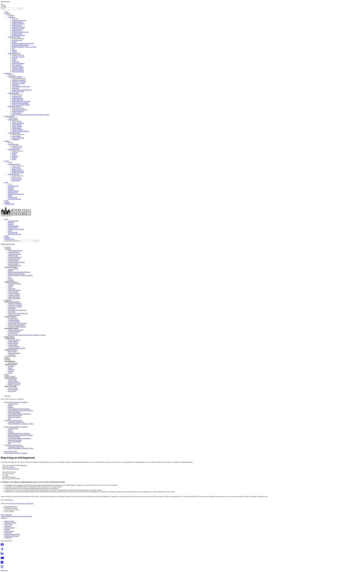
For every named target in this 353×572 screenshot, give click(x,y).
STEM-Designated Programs (20, 32)
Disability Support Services (12, 534)
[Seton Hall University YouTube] (3, 558)
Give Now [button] (7, 396)
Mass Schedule (16, 136)
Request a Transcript (18, 172)
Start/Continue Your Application (21, 101)
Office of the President (14, 199)
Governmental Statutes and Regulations (19, 414)
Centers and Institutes (18, 63)
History (10, 195)
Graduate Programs (17, 22)
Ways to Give (16, 181)
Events (6, 200)
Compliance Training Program (13, 420)
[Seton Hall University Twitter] (3, 549)
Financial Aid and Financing (20, 103)
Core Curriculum (17, 65)
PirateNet (7, 202)
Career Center (8, 524)
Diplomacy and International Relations (23, 43)
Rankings (11, 189)
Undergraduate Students (15, 76)
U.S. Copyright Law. (7, 500)
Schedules (15, 152)
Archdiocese (15, 139)
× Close (3, 6)
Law (13, 48)
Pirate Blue (15, 156)
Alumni (6, 161)
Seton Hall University (10, 451)
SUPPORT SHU (9, 204)
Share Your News (17, 169)
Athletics (7, 141)
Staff (9, 419)
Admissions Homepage (18, 80)
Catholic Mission (9, 116)
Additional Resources (14, 53)
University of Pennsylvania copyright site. (21, 503)
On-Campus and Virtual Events (21, 86)
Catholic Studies (16, 128)
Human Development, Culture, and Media (24, 47)
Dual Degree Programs (18, 27)
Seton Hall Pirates (13, 144)
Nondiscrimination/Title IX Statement (19, 409)
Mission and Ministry (18, 123)
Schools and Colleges (14, 37)
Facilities (14, 157)
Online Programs (17, 25)
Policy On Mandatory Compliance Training (20, 423)
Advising (14, 58)
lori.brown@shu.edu (13, 469)
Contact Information (17, 100)
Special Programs (17, 30)
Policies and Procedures (15, 415)
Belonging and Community (16, 194)
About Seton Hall (13, 186)
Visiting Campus (9, 531)
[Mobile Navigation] (5, 5)
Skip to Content (5, 1)
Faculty (14, 60)
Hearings (10, 407)
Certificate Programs (18, 28)
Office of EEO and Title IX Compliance (16, 402)
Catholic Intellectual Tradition (20, 131)
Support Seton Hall (13, 174)
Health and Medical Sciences (20, 45)
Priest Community (17, 126)
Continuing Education (18, 23)
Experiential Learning (18, 57)
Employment (8, 537)
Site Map (7, 529)
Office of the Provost (18, 71)
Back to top (4, 570)
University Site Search (10, 241)
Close (6, 12)
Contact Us (4, 518)
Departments (15, 61)
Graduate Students (13, 93)
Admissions (7, 73)
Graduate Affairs (16, 96)
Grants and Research (18, 70)
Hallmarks (11, 187)
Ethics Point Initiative (14, 412)
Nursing (14, 50)
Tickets (14, 154)
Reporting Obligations (14, 417)
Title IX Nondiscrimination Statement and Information (16, 516)
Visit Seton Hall (12, 197)
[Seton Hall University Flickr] (2, 563)
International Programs (18, 35)
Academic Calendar (17, 68)
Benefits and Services (18, 171)
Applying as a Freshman (19, 81)
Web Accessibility (9, 528)
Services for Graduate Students (21, 105)
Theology (14, 52)
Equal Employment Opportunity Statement (20, 410)
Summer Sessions (17, 33)
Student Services (13, 192)
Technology (7, 526)
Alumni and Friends (14, 164)
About (6, 182)
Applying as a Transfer (18, 83)
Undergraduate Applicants (19, 109)
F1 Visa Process (16, 113)
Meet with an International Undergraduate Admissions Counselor (30, 114)
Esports (14, 159)
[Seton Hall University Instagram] (2, 567)
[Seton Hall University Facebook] (3, 545)
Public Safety (8, 532)
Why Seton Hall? (17, 179)
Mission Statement (13, 191)
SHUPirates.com (17, 148)
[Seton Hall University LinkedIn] (2, 554)
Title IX (10, 405)
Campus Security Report (11, 536)
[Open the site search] (1, 3)
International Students (14, 106)
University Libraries (17, 66)
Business (14, 42)
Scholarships (15, 85)
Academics (7, 14)
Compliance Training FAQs (16, 422)
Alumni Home (16, 167)
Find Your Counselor (18, 91)
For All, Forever (16, 177)
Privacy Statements (6, 514)
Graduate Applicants (18, 111)
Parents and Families (10, 523)
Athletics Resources (14, 149)
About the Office (13, 404)
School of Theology (17, 129)
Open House (15, 88)
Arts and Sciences (17, 40)
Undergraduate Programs (19, 20)
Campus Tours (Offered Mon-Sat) (21, 90)
